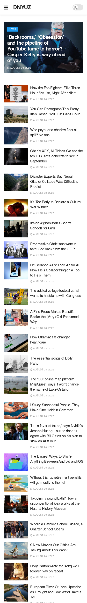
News (12, 29)
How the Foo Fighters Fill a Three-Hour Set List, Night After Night (55, 90)
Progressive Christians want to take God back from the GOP (53, 246)
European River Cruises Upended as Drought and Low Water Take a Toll (55, 591)
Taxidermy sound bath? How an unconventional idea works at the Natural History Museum (54, 503)
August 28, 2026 (20, 67)
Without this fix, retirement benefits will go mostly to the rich (56, 480)
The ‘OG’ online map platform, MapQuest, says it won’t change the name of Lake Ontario (54, 384)
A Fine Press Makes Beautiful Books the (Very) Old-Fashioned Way (54, 316)
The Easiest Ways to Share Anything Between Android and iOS (56, 458)
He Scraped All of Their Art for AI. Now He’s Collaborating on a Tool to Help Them (55, 269)
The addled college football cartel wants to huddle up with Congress (55, 293)
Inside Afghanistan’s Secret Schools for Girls (50, 225)
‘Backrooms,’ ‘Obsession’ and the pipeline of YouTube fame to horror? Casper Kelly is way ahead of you (36, 48)
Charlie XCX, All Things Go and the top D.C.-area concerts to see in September (56, 155)
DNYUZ (22, 7)
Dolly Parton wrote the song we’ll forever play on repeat (54, 568)
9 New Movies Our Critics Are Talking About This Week (53, 547)
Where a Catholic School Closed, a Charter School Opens (56, 526)
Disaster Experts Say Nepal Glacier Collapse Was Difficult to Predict (54, 181)
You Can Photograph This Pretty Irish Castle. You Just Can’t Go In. (55, 111)
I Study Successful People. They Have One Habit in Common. (55, 407)
